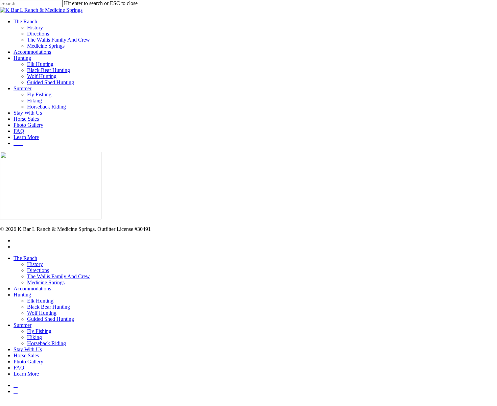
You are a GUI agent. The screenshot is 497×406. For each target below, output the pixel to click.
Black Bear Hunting (48, 307)
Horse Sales (26, 355)
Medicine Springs (46, 282)
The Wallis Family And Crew (58, 276)
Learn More (26, 374)
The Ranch (25, 258)
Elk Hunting (40, 301)
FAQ (19, 368)
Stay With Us (28, 349)
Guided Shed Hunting (50, 319)
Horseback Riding (46, 343)
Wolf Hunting (41, 313)
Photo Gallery (28, 361)
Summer (22, 325)
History (35, 264)
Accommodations (32, 288)
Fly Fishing (39, 331)
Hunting (22, 294)
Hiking (34, 337)
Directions (38, 270)
